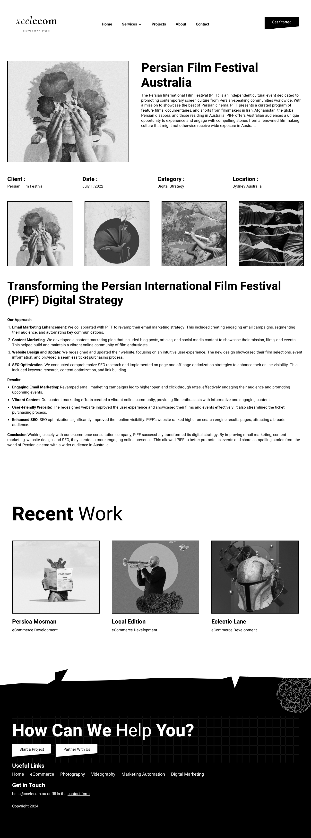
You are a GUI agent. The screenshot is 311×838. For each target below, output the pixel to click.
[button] (132, 24)
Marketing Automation (143, 774)
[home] (38, 24)
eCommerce (42, 774)
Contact (202, 24)
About (181, 24)
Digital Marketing (187, 774)
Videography (103, 774)
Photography (72, 774)
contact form (79, 794)
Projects (159, 24)
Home (107, 24)
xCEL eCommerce (27, 811)
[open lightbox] (68, 111)
